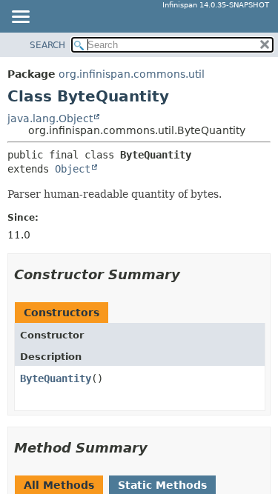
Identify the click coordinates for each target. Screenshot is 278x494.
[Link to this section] (190, 274)
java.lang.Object (50, 118)
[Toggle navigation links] (20, 17)
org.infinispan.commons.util (132, 74)
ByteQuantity (55, 378)
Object (72, 169)
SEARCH (47, 45)
